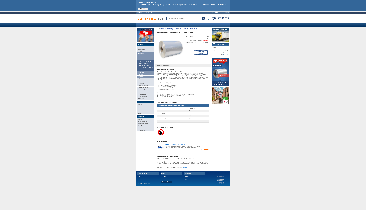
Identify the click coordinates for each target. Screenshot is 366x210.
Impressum (140, 106)
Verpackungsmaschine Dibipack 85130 (175, 144)
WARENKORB (221, 44)
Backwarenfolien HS (143, 63)
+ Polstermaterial (142, 94)
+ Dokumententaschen (143, 87)
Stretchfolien (141, 53)
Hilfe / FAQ (140, 125)
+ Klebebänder (141, 81)
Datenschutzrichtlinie (207, 4)
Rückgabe (140, 128)
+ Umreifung (141, 83)
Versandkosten (141, 130)
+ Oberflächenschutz (143, 92)
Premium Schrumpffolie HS (145, 65)
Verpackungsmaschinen (158, 25)
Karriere (140, 179)
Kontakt (139, 113)
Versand (185, 167)
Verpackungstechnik (142, 121)
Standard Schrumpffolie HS (145, 61)
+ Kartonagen (141, 78)
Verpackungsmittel (196, 25)
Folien (176, 28)
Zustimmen (143, 8)
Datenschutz (141, 108)
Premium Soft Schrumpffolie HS (146, 67)
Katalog (162, 28)
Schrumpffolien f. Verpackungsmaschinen (143, 58)
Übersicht (140, 119)
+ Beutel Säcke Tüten (143, 85)
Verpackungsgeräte (178, 25)
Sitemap (163, 178)
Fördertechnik (141, 98)
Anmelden (226, 12)
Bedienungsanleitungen (143, 123)
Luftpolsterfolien (142, 55)
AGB (139, 111)
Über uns (140, 104)
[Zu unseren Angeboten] (145, 41)
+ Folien (140, 51)
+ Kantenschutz (141, 89)
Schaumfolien (141, 72)
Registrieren (218, 12)
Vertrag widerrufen (166, 181)
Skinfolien (140, 76)
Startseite (142, 25)
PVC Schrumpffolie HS (144, 70)
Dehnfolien (140, 74)
